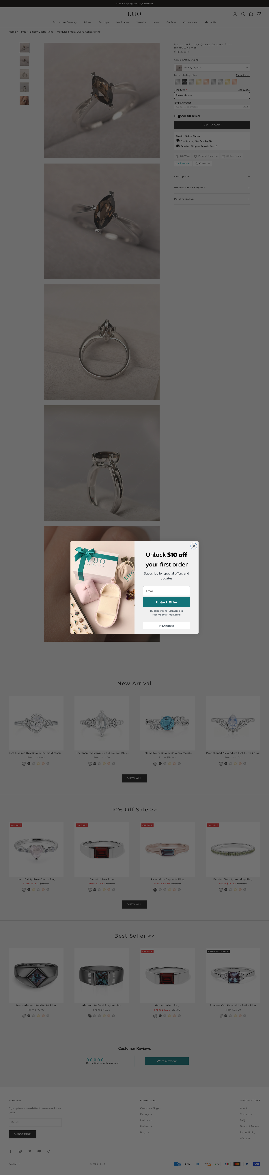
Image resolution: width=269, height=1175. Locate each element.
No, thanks (166, 625)
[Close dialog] (194, 546)
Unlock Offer (166, 602)
